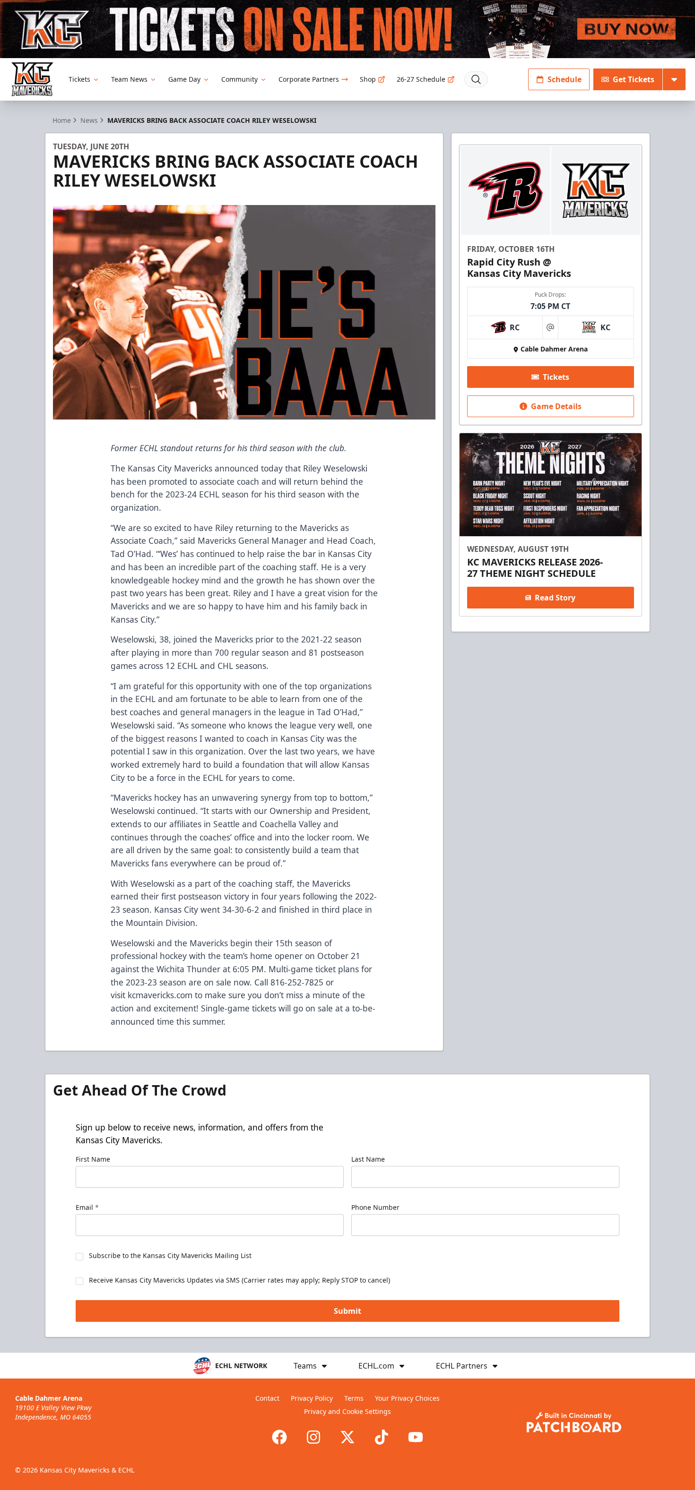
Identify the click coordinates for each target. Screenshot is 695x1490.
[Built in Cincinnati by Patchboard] (574, 1422)
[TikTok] (381, 1437)
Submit (347, 1311)
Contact (267, 1398)
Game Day (184, 79)
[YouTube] (415, 1437)
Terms (354, 1398)
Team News (129, 79)
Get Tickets (633, 79)
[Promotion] (347, 29)
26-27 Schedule (421, 79)
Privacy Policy (312, 1398)
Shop (368, 79)
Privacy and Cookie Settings (347, 1411)
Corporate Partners (308, 79)
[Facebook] (279, 1437)
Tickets (79, 79)
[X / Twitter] (347, 1437)
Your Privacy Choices (407, 1398)
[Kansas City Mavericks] (32, 79)
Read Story (555, 597)
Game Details (556, 406)
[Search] (476, 79)
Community (239, 79)
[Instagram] (313, 1437)
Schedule (564, 79)
